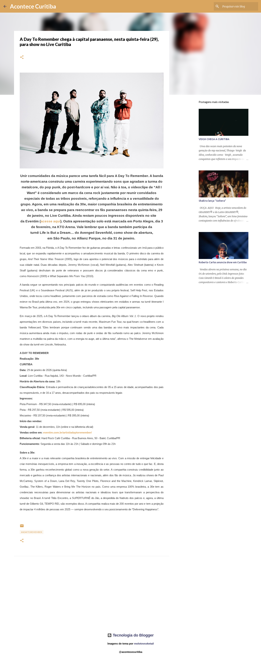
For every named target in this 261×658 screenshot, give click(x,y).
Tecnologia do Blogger (133, 635)
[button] (22, 57)
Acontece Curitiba (33, 6)
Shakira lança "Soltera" (212, 200)
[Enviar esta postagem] (22, 527)
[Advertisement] (92, 597)
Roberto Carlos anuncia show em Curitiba (223, 262)
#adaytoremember (31, 532)
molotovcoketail (144, 643)
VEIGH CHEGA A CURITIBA (214, 139)
